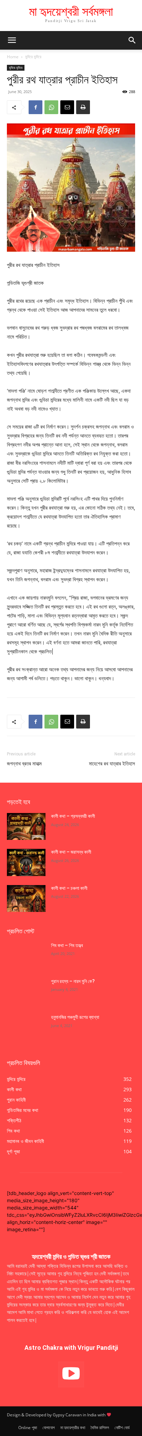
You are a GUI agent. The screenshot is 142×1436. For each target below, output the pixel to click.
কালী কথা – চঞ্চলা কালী (70, 888)
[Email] (67, 107)
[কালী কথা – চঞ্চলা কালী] (26, 898)
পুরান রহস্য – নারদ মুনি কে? (73, 981)
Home (13, 57)
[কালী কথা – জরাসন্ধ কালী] (26, 862)
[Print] (83, 107)
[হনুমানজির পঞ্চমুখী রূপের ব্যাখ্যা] (26, 1027)
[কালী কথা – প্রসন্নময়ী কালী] (26, 826)
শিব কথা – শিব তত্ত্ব (67, 945)
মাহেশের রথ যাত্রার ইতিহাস (112, 764)
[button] (132, 40)
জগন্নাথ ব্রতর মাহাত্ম (24, 764)
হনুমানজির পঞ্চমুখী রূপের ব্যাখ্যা (75, 1017)
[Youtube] (71, 1374)
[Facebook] (35, 107)
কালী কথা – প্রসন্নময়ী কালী (73, 816)
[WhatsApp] (51, 107)
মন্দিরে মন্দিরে (33, 57)
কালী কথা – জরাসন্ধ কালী (71, 852)
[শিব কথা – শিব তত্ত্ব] (26, 955)
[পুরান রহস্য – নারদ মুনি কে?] (26, 991)
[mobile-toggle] (12, 40)
